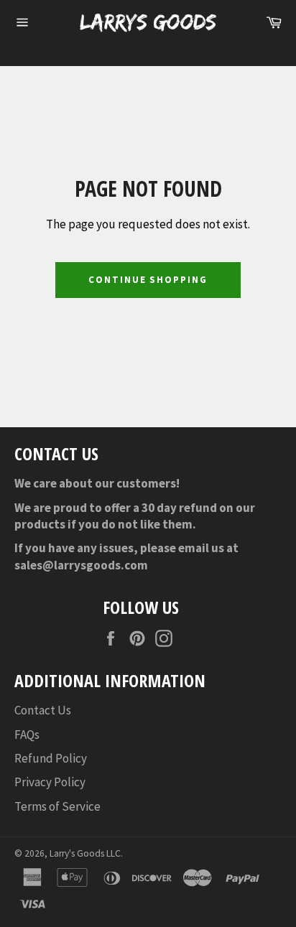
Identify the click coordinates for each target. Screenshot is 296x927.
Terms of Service (57, 806)
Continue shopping (148, 280)
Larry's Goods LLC (85, 853)
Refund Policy (50, 758)
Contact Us (42, 710)
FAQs (27, 734)
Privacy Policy (49, 782)
